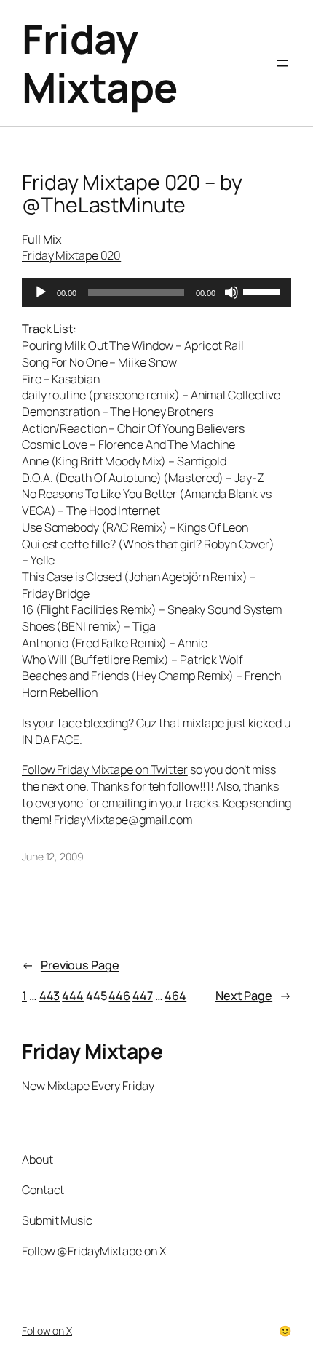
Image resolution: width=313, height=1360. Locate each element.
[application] (156, 292)
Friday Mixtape (100, 63)
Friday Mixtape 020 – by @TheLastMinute (132, 194)
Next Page (253, 996)
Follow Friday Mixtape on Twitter (105, 769)
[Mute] (231, 292)
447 (142, 996)
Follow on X (47, 1330)
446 (119, 996)
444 (73, 996)
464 (175, 996)
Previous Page (70, 965)
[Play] (40, 292)
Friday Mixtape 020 (71, 255)
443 (49, 996)
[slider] (263, 291)
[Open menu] (282, 63)
